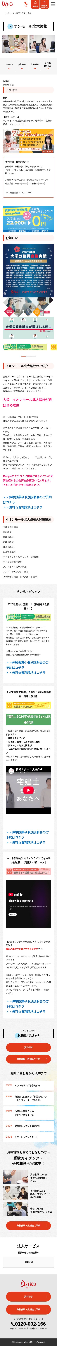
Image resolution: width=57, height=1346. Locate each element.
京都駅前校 (8, 84)
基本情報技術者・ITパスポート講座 (20, 577)
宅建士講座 (8, 542)
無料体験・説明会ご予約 (28, 1225)
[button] (23, 356)
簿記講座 (7, 532)
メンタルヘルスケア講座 (14, 567)
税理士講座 (8, 537)
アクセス (9, 64)
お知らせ (22, 64)
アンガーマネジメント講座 (16, 572)
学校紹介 (35, 64)
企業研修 (28, 1262)
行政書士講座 (9, 552)
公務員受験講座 (10, 527)
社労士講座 (8, 547)
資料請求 (28, 1047)
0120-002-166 (30, 1324)
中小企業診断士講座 (12, 562)
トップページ (8, 13)
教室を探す (20, 13)
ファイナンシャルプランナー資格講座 (21, 557)
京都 (29, 13)
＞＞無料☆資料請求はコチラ (23, 507)
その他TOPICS (47, 64)
